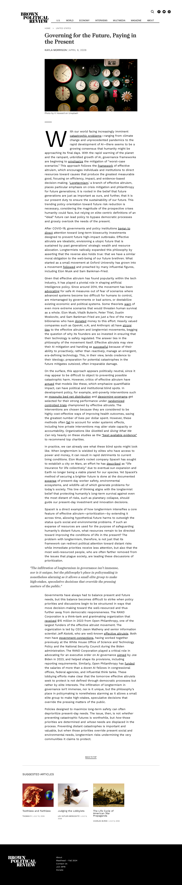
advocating (52, 291)
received (50, 620)
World (70, 20)
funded (130, 663)
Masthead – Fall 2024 (66, 860)
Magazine (136, 20)
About (150, 20)
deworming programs (113, 396)
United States (63, 28)
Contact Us (61, 863)
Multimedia (119, 20)
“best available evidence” (119, 435)
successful (100, 346)
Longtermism (79, 182)
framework (105, 165)
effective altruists (116, 633)
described (114, 463)
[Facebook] (158, 11)
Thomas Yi (27, 816)
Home (47, 28)
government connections (76, 638)
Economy (84, 20)
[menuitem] (58, 21)
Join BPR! (61, 867)
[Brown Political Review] (34, 13)
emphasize (75, 161)
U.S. (58, 20)
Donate (59, 870)
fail (68, 422)
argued (49, 383)
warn (127, 304)
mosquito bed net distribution (70, 396)
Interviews (101, 20)
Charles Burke (100, 821)
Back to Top (91, 757)
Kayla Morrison (56, 49)
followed (69, 267)
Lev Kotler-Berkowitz (68, 816)
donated (80, 321)
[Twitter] (163, 11)
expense (50, 480)
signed (121, 655)
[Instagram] (168, 11)
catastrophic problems (85, 135)
